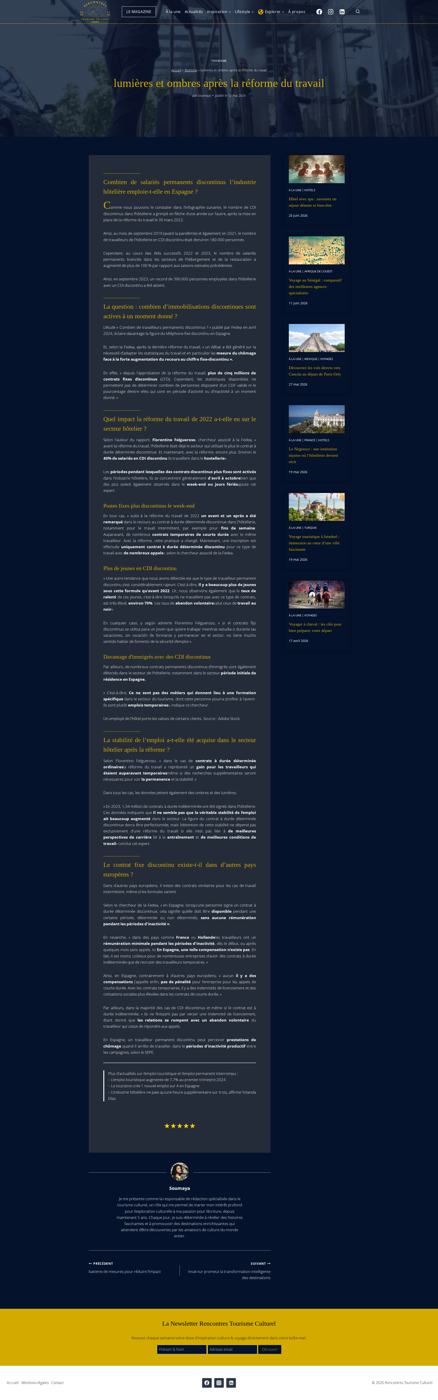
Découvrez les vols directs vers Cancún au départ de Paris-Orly (315, 370)
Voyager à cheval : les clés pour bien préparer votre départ (315, 627)
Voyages (326, 359)
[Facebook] (319, 11)
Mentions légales (35, 1382)
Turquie (310, 528)
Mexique (310, 359)
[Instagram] (330, 11)
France (309, 440)
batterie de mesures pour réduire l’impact (125, 1267)
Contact (57, 1382)
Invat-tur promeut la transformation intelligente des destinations (229, 1270)
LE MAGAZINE (138, 11)
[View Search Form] (357, 11)
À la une (173, 11)
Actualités (194, 11)
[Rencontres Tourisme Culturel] (95, 12)
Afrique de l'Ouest (318, 271)
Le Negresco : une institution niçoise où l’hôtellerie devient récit (313, 455)
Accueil (176, 70)
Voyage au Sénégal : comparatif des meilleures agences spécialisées (315, 286)
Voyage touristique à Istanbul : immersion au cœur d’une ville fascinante (314, 543)
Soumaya (204, 95)
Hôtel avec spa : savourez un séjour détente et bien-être (312, 202)
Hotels (309, 190)
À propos (296, 11)
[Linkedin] (342, 11)
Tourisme (219, 61)
